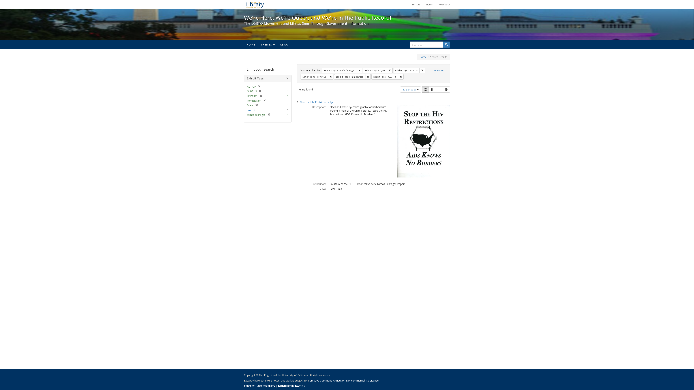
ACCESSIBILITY (266, 386)
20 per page (409, 89)
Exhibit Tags (255, 78)
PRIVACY (249, 386)
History (416, 4)
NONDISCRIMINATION (291, 386)
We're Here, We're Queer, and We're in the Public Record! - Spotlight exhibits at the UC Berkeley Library (254, 4)
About (285, 44)
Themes (267, 44)
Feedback (444, 4)
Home (251, 44)
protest (251, 110)
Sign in (429, 4)
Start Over (439, 70)
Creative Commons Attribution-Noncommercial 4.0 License (344, 380)
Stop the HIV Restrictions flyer (317, 102)
